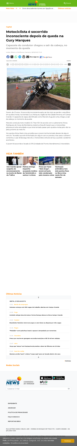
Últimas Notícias (14, 294)
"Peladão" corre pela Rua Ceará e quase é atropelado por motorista (33, 330)
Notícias (67, 361)
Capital (9, 27)
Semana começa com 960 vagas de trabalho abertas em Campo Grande (34, 307)
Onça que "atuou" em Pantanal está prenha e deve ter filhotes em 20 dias (35, 346)
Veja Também (15, 153)
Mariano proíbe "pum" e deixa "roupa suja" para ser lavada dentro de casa (35, 354)
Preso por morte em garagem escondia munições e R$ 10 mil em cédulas (35, 338)
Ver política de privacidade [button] (19, 443)
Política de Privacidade (18, 412)
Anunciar (12, 408)
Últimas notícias (64, 8)
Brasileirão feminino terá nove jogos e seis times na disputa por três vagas (35, 323)
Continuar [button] (68, 441)
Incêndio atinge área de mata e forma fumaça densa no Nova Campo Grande (36, 315)
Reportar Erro (14, 421)
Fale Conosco (14, 417)
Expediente (12, 403)
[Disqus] (38, 204)
